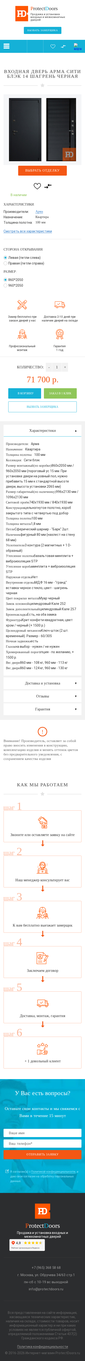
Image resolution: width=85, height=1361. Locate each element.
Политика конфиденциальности (42, 1347)
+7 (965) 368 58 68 (46, 1268)
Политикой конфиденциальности (53, 1171)
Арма (39, 211)
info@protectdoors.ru (46, 1289)
